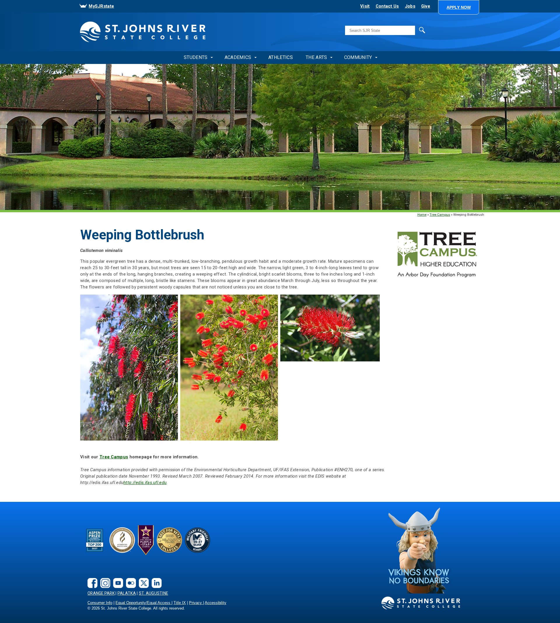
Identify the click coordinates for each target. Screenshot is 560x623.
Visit (365, 6)
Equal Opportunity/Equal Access (144, 603)
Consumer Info (100, 603)
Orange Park (101, 593)
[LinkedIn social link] (155, 578)
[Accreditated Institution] (122, 540)
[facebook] (91, 578)
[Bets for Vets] (169, 540)
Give (425, 6)
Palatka (127, 593)
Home (421, 215)
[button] (458, 7)
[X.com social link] (142, 578)
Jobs (410, 6)
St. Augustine (153, 593)
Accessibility (215, 603)
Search (410, 30)
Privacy (196, 603)
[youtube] (116, 578)
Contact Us (387, 6)
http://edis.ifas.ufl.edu (145, 482)
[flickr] (129, 578)
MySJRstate (101, 6)
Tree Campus (440, 215)
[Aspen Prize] (95, 540)
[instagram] (103, 578)
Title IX (180, 603)
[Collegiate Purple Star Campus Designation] (145, 540)
